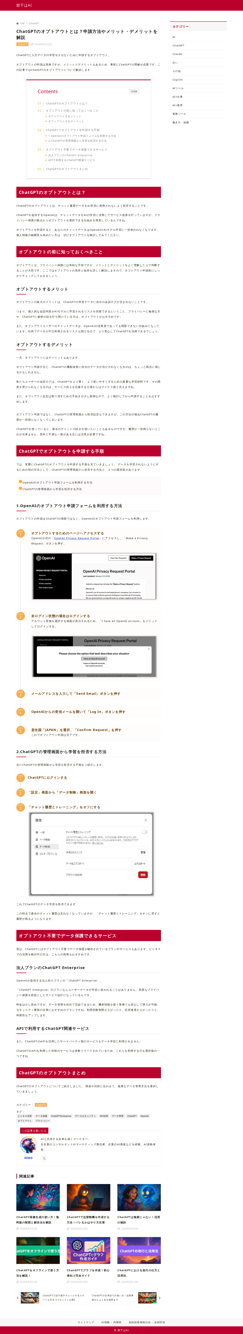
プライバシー (42, 1120)
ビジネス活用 (25, 1116)
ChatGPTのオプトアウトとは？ (67, 103)
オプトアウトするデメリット (66, 121)
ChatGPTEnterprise (61, 1116)
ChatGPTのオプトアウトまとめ (67, 169)
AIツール (178, 88)
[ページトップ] (235, 1326)
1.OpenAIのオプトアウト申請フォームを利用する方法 (82, 135)
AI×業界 (178, 105)
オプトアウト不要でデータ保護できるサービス (77, 149)
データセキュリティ (85, 1116)
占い (175, 62)
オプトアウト (25, 1120)
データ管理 (117, 1116)
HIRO (28, 1158)
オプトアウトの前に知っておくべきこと (72, 110)
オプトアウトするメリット (64, 116)
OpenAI (145, 1116)
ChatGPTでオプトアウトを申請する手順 (73, 130)
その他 (177, 71)
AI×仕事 (178, 96)
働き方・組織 (181, 122)
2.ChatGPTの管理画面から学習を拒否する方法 (77, 140)
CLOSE (134, 91)
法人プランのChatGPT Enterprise (70, 155)
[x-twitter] (44, 1158)
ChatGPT (34, 23)
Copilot (178, 79)
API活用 (104, 1116)
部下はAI (24, 5)
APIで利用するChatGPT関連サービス (71, 160)
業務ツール (179, 113)
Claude (178, 54)
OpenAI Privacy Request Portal (76, 538)
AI (174, 37)
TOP (22, 23)
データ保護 (41, 1116)
